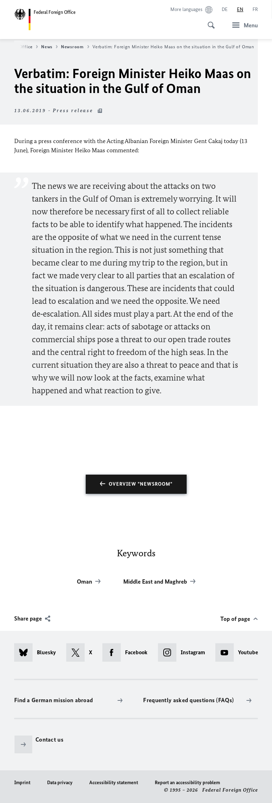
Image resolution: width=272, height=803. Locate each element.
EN (240, 9)
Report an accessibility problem (187, 783)
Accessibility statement (113, 783)
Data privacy (60, 783)
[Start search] (209, 21)
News (46, 46)
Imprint (22, 783)
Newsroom (72, 46)
